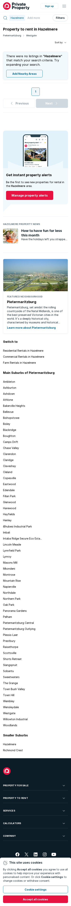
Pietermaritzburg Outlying (19, 628)
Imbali (6, 532)
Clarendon (9, 454)
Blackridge (9, 429)
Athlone (8, 399)
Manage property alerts (30, 195)
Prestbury (9, 640)
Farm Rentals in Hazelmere (19, 362)
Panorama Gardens (15, 610)
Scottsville (9, 653)
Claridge (8, 460)
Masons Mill (10, 562)
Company (9, 835)
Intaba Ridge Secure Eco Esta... (22, 538)
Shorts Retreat (12, 659)
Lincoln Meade (12, 544)
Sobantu (8, 671)
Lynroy (7, 556)
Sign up (49, 6)
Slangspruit (10, 665)
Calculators (12, 823)
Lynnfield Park (12, 550)
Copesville (9, 478)
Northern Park (11, 598)
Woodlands (10, 725)
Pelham (7, 616)
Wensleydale (11, 707)
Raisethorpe (10, 646)
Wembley (8, 701)
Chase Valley (11, 448)
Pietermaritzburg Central (18, 622)
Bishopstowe (11, 417)
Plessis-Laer (10, 634)
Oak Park (8, 604)
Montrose (9, 574)
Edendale (9, 490)
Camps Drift (10, 441)
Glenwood (9, 502)
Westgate (31, 35)
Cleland (7, 472)
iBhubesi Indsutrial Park (17, 526)
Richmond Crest (13, 750)
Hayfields (9, 514)
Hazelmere (9, 744)
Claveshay (9, 466)
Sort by (59, 42)
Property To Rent (15, 798)
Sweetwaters (11, 677)
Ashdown (9, 393)
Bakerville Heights (14, 405)
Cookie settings (36, 889)
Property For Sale (16, 785)
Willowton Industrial (15, 719)
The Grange (10, 683)
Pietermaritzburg (12, 35)
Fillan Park (9, 496)
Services (9, 810)
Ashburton (9, 387)
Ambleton (9, 381)
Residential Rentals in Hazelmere (23, 350)
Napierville (9, 586)
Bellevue (8, 411)
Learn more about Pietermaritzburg (31, 327)
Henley (7, 520)
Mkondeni (9, 568)
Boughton (9, 435)
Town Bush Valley (14, 689)
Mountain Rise (12, 580)
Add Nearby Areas (24, 73)
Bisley (6, 423)
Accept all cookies (35, 899)
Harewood (9, 508)
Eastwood (9, 484)
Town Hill (8, 695)
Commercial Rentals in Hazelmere (23, 356)
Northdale (9, 592)
